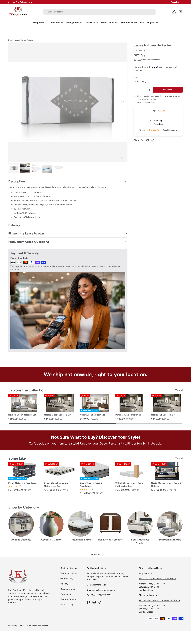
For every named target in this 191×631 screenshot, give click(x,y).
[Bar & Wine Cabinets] (110, 524)
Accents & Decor (51, 539)
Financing (175, 2)
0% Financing (66, 578)
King (144, 81)
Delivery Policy (155, 130)
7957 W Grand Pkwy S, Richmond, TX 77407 (159, 600)
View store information (146, 102)
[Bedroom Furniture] (170, 524)
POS (26, 626)
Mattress (90, 22)
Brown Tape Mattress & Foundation (91, 484)
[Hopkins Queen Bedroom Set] (24, 403)
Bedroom (55, 22)
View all (179, 390)
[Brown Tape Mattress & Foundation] (95, 471)
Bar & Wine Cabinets (110, 539)
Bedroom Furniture (170, 539)
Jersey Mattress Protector (24, 40)
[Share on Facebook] (147, 140)
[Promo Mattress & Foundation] (24, 471)
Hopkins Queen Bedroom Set (22, 415)
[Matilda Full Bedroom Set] (167, 403)
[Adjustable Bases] (80, 524)
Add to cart (168, 90)
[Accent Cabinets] (21, 524)
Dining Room (72, 22)
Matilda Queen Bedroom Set (57, 415)
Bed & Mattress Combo (140, 541)
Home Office (107, 22)
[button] (181, 12)
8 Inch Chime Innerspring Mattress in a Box (56, 484)
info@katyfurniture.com (104, 590)
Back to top (95, 554)
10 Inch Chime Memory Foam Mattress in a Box (129, 484)
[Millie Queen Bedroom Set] (95, 403)
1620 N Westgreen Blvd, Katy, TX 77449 (157, 578)
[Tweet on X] (142, 140)
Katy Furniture (19, 626)
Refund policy (66, 604)
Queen (137, 81)
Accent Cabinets (21, 539)
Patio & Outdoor (128, 22)
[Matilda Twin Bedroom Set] (131, 403)
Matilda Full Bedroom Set (163, 415)
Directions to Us (67, 589)
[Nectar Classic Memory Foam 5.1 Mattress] (167, 471)
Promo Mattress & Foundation (22, 483)
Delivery (64, 583)
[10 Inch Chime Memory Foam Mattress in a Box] (131, 471)
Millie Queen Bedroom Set (92, 415)
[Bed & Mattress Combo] (140, 524)
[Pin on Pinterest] (152, 140)
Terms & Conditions (69, 573)
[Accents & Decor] (51, 524)
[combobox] (99, 12)
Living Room (38, 22)
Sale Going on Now (149, 22)
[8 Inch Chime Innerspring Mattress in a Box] (60, 471)
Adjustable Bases (81, 539)
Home (10, 40)
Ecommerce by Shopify (39, 626)
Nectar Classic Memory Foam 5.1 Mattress (166, 484)
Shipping (137, 60)
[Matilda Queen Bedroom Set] (60, 403)
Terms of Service (68, 599)
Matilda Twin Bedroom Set (128, 415)
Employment (66, 594)
